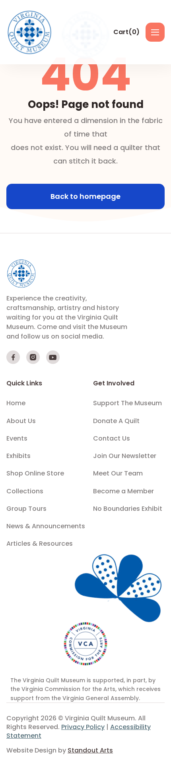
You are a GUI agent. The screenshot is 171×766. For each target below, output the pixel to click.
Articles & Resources (39, 543)
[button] (126, 32)
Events (16, 438)
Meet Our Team (118, 473)
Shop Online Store (35, 473)
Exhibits (18, 456)
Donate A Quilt (116, 421)
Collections (24, 491)
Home (15, 403)
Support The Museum (127, 403)
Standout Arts (90, 750)
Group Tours (26, 508)
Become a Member (123, 491)
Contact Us (111, 438)
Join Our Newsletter (124, 456)
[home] (30, 32)
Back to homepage (85, 196)
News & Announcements (45, 526)
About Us (21, 421)
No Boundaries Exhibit (127, 508)
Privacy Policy (83, 726)
